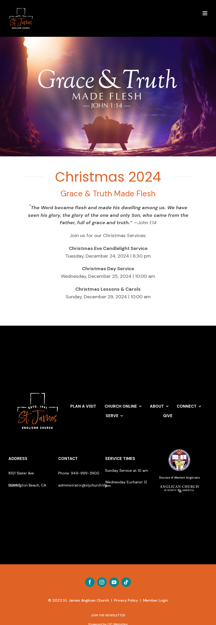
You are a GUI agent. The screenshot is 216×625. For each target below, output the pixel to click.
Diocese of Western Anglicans (179, 477)
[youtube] (114, 582)
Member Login (155, 600)
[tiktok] (126, 582)
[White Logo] (38, 390)
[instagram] (102, 582)
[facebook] (90, 582)
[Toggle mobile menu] (205, 13)
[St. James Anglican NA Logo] (179, 484)
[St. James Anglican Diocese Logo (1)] (179, 449)
